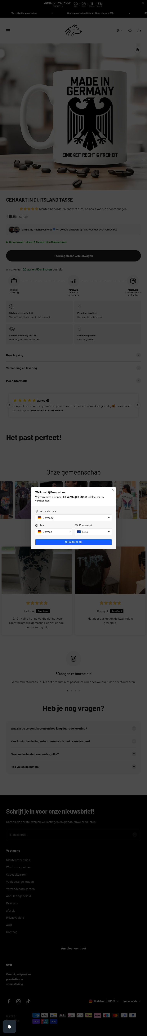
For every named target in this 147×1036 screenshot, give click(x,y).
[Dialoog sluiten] (113, 490)
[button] (73, 517)
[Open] (9, 1026)
